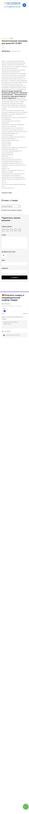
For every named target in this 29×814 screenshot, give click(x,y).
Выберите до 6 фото (8, 252)
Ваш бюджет (6, 304)
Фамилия (5, 268)
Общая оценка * (7, 226)
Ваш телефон (6, 331)
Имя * (3, 260)
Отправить (14, 277)
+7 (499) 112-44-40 (13, 7)
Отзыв (4, 235)
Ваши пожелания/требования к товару (12, 318)
